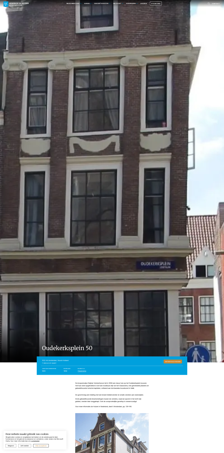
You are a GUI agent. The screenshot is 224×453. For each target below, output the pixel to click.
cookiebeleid (35, 441)
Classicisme (82, 371)
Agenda (143, 3)
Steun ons (155, 3)
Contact (216, 3)
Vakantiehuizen (101, 3)
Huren (87, 3)
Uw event (117, 3)
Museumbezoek (73, 3)
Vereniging (131, 3)
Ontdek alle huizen (173, 361)
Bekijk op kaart (50, 363)
